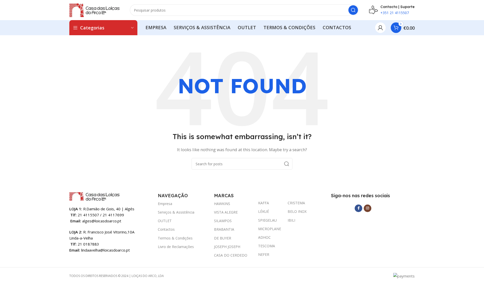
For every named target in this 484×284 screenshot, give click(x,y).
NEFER (263, 254)
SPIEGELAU (267, 220)
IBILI (291, 220)
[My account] (380, 28)
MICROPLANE (269, 228)
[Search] (353, 10)
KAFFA (263, 202)
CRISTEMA (296, 202)
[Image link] (94, 195)
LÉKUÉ (263, 211)
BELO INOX (297, 211)
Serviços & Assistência (176, 212)
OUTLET (165, 220)
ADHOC (264, 237)
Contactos (166, 229)
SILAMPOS (223, 220)
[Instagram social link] (367, 208)
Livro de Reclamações (176, 246)
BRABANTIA (224, 229)
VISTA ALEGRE (226, 212)
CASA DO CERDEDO (230, 255)
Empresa (165, 203)
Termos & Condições (175, 238)
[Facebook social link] (358, 208)
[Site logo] (94, 9)
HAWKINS (222, 203)
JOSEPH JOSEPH (227, 246)
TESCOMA (266, 246)
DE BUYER (222, 238)
